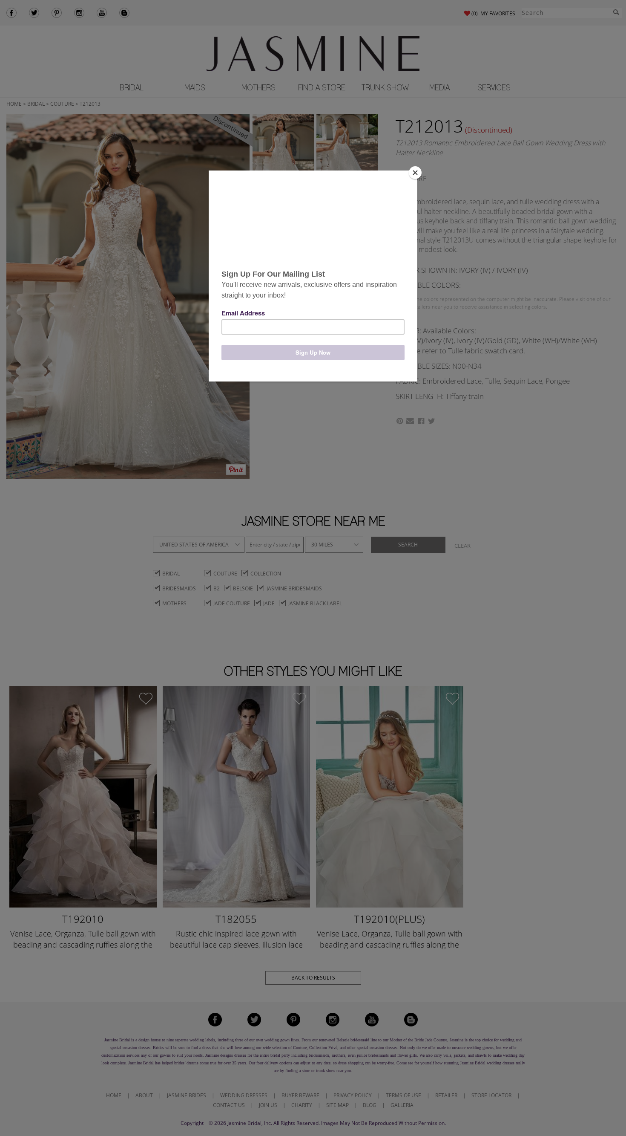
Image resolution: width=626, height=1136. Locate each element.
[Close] (415, 172)
